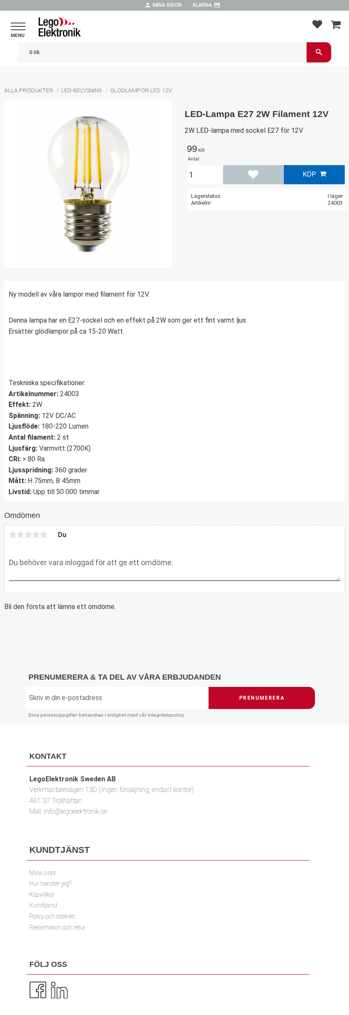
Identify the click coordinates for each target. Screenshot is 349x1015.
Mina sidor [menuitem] (42, 873)
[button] (18, 27)
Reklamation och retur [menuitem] (57, 927)
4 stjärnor (36, 534)
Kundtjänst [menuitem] (43, 905)
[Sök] (318, 52)
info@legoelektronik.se (75, 811)
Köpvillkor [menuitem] (41, 894)
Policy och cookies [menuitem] (52, 916)
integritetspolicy (165, 715)
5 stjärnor (43, 534)
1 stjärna (13, 534)
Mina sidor (167, 5)
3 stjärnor (28, 534)
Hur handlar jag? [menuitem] (50, 883)
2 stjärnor (20, 534)
